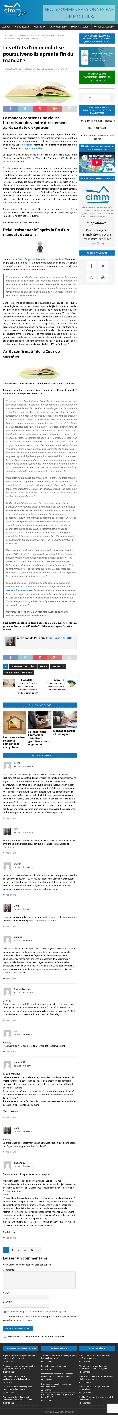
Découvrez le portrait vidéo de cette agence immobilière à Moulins (19, 1367)
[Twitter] (103, 266)
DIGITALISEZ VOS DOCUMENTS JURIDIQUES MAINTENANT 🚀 (97, 77)
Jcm (16, 1128)
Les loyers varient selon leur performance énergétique (14, 742)
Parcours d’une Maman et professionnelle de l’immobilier (17, 1377)
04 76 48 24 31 (97, 128)
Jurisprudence (59, 1348)
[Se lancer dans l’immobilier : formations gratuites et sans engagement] (40, 720)
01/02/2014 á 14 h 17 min (23, 909)
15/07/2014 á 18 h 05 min (23, 993)
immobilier (58, 666)
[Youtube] (103, 277)
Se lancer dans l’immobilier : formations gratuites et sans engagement (39, 738)
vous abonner (9, 1320)
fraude (43, 666)
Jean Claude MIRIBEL (30, 69)
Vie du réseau (22, 27)
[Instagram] (91, 277)
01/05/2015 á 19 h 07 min (23, 1066)
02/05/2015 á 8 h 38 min (23, 1131)
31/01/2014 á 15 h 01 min (23, 832)
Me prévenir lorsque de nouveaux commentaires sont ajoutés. (37, 1311)
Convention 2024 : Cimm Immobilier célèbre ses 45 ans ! (94, 1356)
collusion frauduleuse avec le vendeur (25, 590)
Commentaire (10, 1270)
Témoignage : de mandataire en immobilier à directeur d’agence (93, 1367)
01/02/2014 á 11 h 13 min (23, 867)
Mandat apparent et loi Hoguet (64, 732)
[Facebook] (91, 266)
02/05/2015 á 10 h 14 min (23, 1166)
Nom (5, 1293)
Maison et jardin (80, 27)
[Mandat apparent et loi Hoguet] (65, 719)
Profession (39, 27)
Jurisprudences (58, 27)
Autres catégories (104, 27)
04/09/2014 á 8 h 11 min (23, 1034)
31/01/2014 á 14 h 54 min (23, 767)
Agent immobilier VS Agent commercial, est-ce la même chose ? (20, 1356)
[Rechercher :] (97, 97)
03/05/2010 (12, 69)
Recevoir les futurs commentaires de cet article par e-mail (36, 1336)
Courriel (7, 1302)
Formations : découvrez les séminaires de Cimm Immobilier (96, 1377)
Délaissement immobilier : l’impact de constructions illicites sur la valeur (58, 1375)
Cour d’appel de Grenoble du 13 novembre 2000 (43, 259)
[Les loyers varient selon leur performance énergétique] (14, 722)
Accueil (6, 27)
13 (32, 1250)
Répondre (11, 818)
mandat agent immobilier (18, 672)
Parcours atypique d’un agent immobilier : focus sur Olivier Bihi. (17, 1398)
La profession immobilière (21, 1348)
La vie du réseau (97, 1348)
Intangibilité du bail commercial (55, 1366)
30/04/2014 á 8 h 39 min (23, 941)
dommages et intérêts (22, 666)
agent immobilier (33, 148)
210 (65, 69)
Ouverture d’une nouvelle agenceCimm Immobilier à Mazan (17, 1387)
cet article (25, 145)
